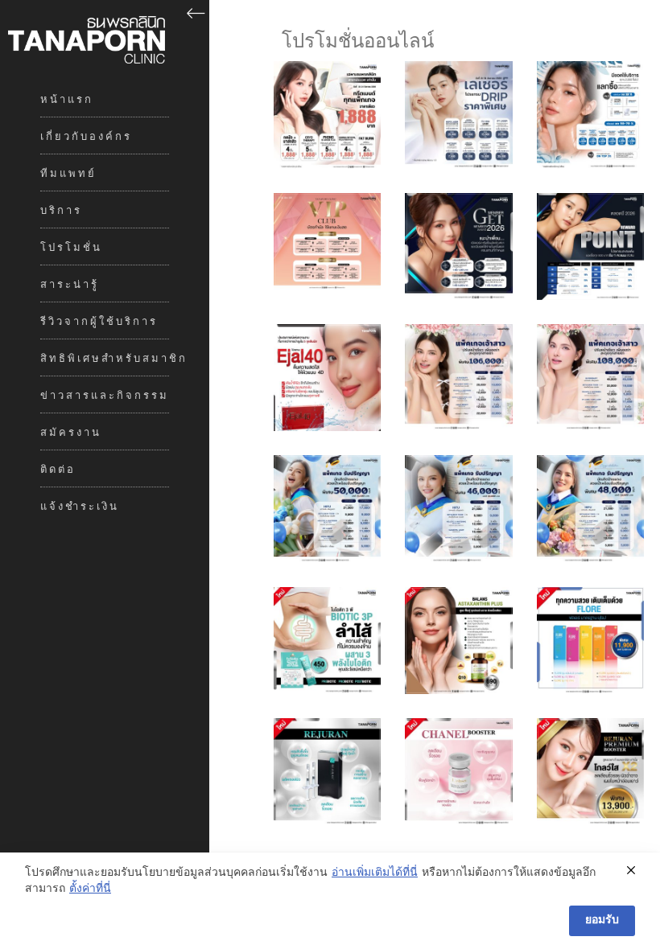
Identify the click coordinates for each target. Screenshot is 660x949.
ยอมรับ (602, 920)
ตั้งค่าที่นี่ (90, 889)
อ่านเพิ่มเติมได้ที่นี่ (375, 873)
